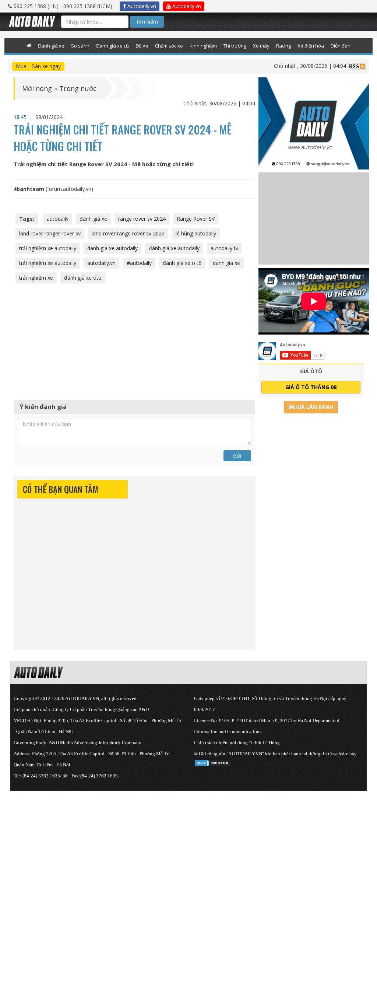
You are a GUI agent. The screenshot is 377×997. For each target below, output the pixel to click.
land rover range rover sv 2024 (128, 233)
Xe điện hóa (310, 45)
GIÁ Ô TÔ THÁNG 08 (311, 387)
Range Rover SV (196, 218)
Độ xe (141, 45)
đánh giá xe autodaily (174, 248)
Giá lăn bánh (314, 406)
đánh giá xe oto (83, 277)
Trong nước (77, 88)
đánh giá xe (93, 218)
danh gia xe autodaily (112, 248)
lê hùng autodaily (196, 233)
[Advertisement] (134, 340)
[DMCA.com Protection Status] (212, 762)
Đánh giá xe (51, 45)
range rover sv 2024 (142, 218)
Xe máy (261, 45)
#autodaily (139, 262)
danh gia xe (226, 262)
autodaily (57, 218)
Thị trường (234, 45)
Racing (283, 45)
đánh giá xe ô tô (182, 262)
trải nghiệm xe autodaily (47, 248)
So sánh (80, 45)
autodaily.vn (101, 262)
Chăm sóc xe (169, 45)
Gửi (237, 455)
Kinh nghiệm (203, 45)
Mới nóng (37, 88)
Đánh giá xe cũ (112, 45)
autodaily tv (224, 248)
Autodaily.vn (141, 6)
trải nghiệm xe (36, 277)
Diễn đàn (340, 45)
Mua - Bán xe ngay (38, 66)
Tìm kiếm (147, 21)
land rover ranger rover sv (50, 233)
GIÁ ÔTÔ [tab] (311, 371)
